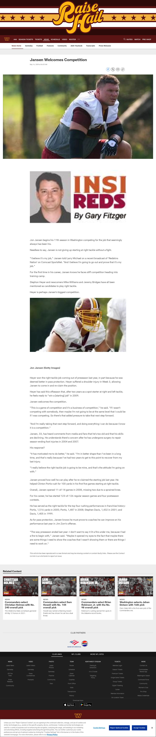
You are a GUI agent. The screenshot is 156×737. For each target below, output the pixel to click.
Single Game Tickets (117, 677)
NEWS (10, 661)
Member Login (117, 665)
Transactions (72, 691)
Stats (71, 687)
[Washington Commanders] (78, 716)
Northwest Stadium (93, 661)
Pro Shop (143, 691)
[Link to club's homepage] (7, 39)
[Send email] (118, 71)
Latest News (10, 665)
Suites (117, 689)
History (71, 695)
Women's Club (143, 687)
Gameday (10, 669)
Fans (51, 683)
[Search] (125, 39)
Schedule (72, 669)
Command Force (143, 679)
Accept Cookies (139, 728)
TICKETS (117, 661)
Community (10, 685)
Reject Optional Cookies (119, 728)
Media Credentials (143, 695)
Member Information (117, 693)
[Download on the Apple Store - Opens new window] (69, 705)
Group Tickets (117, 681)
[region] (78, 728)
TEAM (72, 661)
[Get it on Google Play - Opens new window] (86, 706)
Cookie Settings (99, 728)
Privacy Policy (52, 734)
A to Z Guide (93, 671)
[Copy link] (123, 69)
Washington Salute (143, 675)
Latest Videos (30, 665)
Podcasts (31, 679)
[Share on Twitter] (113, 71)
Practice (51, 675)
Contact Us (143, 665)
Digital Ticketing (117, 685)
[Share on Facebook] (108, 71)
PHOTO (51, 661)
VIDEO (31, 661)
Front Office (72, 683)
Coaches (72, 679)
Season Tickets (117, 669)
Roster (72, 665)
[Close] (152, 728)
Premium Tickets (117, 673)
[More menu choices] (79, 39)
